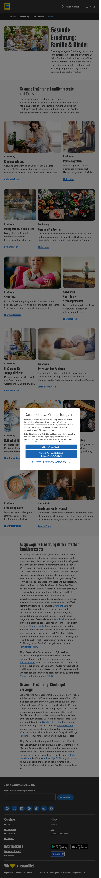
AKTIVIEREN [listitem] (50, 446)
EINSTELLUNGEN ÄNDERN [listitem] (49, 462)
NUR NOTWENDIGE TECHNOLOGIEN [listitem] (51, 454)
